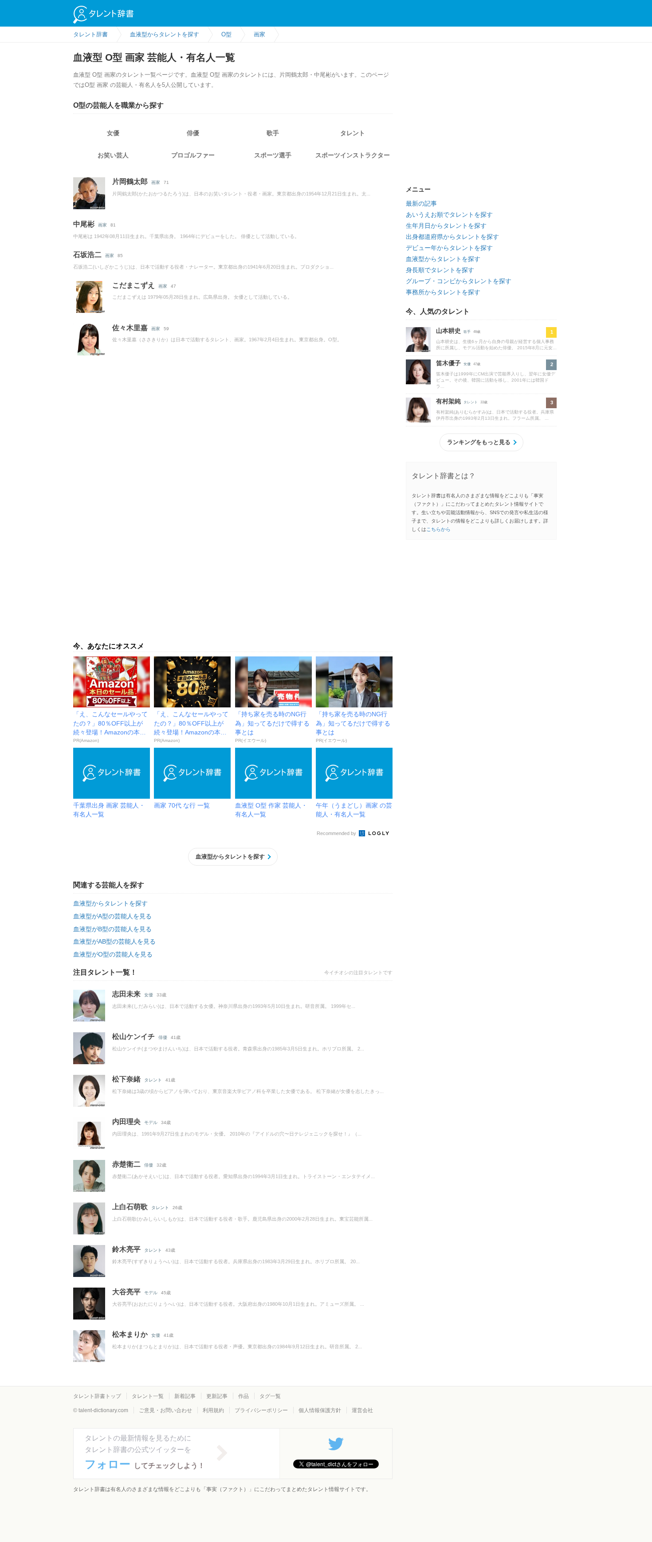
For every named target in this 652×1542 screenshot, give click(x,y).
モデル (150, 1122)
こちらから (438, 529)
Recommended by (337, 833)
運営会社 (362, 1410)
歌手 (273, 133)
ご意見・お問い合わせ (165, 1410)
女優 (113, 133)
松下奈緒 (126, 1079)
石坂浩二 (87, 254)
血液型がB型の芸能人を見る (112, 929)
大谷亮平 (126, 1292)
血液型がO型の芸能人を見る (113, 954)
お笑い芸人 (113, 155)
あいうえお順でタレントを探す (449, 214)
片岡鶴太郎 (130, 181)
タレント (352, 133)
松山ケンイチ (133, 1036)
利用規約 (213, 1410)
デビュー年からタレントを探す (449, 247)
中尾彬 (83, 224)
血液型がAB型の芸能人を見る (114, 941)
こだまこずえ (133, 285)
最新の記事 (421, 203)
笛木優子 (448, 363)
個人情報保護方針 (320, 1410)
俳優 (193, 133)
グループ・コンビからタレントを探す (458, 281)
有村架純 (448, 401)
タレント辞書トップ (97, 1396)
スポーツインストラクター (352, 155)
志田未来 (126, 994)
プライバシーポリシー (261, 1410)
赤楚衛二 (126, 1164)
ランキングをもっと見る (479, 442)
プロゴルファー (193, 155)
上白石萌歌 (130, 1206)
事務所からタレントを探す (443, 292)
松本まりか (130, 1334)
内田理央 (126, 1121)
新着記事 (185, 1396)
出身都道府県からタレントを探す (452, 236)
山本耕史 (448, 330)
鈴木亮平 (126, 1249)
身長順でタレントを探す (440, 269)
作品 (243, 1396)
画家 (155, 182)
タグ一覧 (270, 1396)
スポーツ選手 (272, 155)
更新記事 (217, 1396)
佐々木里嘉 (130, 328)
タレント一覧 (148, 1396)
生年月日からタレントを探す (446, 225)
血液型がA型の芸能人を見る (112, 916)
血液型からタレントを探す (230, 856)
